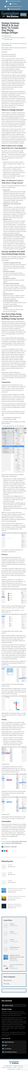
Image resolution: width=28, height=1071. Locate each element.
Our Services (9, 1067)
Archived (10, 864)
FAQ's (15, 1067)
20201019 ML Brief (14, 947)
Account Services (22, 1067)
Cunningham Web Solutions (18, 1065)
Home (3, 36)
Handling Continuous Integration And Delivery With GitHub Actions (17, 957)
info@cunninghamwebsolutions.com (14, 6)
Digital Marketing (8, 980)
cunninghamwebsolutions (15, 9)
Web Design (8, 36)
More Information (5, 1038)
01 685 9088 (14, 3)
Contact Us (18, 1069)
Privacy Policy (11, 1069)
